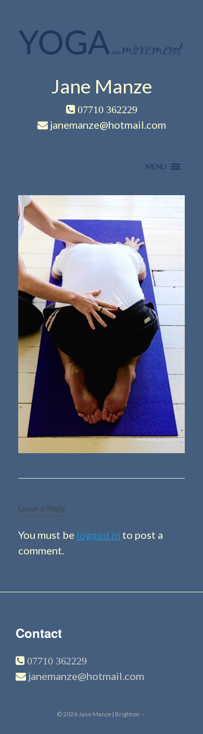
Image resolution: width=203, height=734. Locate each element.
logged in (98, 534)
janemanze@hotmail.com (86, 676)
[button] (156, 166)
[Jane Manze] (101, 39)
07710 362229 (55, 661)
